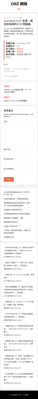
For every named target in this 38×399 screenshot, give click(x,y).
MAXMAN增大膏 (11, 247)
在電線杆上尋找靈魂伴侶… (13, 210)
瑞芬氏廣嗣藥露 (11, 287)
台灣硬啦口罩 (9, 237)
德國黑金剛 (9, 356)
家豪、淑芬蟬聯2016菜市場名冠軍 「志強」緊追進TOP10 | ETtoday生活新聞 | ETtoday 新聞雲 (18, 359)
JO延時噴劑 (9, 374)
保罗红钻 (8, 275)
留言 (6, 121)
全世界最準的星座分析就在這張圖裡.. (17, 214)
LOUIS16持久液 (11, 314)
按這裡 (20, 49)
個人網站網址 (9, 169)
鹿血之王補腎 (10, 262)
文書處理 (15, 76)
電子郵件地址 (9, 159)
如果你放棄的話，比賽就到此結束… (16, 199)
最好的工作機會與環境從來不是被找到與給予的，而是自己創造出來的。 (18, 290)
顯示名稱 (7, 149)
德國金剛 (8, 302)
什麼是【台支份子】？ (12, 226)
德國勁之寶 (9, 326)
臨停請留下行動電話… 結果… (14, 218)
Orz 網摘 (19, 4)
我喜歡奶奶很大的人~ (11, 222)
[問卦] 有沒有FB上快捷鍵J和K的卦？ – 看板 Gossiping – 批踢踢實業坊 (19, 250)
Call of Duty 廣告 (23, 275)
